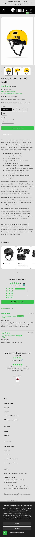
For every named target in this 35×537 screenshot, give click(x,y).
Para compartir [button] (7, 134)
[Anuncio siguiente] (32, 3)
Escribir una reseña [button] (17, 302)
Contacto (6, 412)
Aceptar (17, 523)
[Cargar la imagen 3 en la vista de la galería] (26, 71)
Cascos (5, 264)
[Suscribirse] (29, 501)
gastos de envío (6, 99)
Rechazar (17, 528)
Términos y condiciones (11, 463)
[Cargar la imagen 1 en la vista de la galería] (8, 71)
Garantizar (7, 455)
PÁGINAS (6, 109)
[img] (5, 313)
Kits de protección (22, 265)
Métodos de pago (9, 446)
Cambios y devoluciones (11, 459)
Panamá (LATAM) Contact (11, 416)
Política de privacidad (24, 519)
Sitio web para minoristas (11, 420)
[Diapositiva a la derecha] (33, 72)
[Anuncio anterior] (3, 3)
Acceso (6, 431)
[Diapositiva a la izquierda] (2, 72)
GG (4, 114)
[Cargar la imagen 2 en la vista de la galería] (17, 71)
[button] (4, 10)
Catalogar (6, 407)
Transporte (7, 451)
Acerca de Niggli (8, 403)
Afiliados (6, 435)
